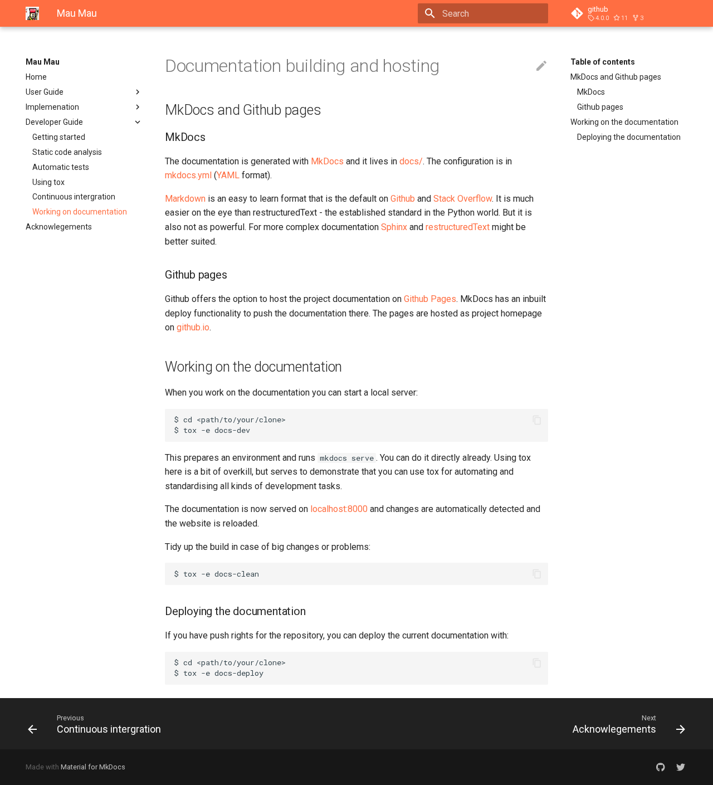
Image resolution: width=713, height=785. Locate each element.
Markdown (185, 198)
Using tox (48, 182)
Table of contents (602, 61)
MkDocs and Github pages (615, 76)
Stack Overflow (462, 198)
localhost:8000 (339, 509)
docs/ (411, 161)
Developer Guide (54, 122)
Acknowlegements (59, 226)
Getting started (58, 137)
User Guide (45, 91)
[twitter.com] (681, 767)
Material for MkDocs (93, 767)
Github (402, 198)
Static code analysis (67, 152)
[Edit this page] (541, 66)
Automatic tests (60, 167)
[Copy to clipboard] (537, 420)
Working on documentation (79, 211)
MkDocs (591, 91)
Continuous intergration (73, 196)
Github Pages (430, 299)
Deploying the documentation (629, 137)
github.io (193, 327)
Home (36, 76)
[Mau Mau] (32, 13)
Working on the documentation (624, 122)
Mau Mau (43, 61)
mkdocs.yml (188, 175)
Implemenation (52, 107)
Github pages (600, 107)
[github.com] (661, 767)
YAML (228, 175)
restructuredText (458, 227)
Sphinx (394, 227)
